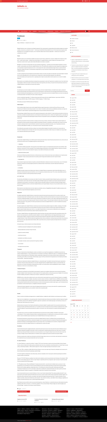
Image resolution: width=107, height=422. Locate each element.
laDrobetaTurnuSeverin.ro (55, 416)
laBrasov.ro (69, 408)
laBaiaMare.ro (78, 412)
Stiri (72, 52)
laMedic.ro (22, 6)
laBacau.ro (73, 412)
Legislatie (35, 31)
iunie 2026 (74, 102)
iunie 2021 (74, 238)
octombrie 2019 (75, 282)
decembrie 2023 (75, 171)
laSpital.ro (28, 408)
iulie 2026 (73, 100)
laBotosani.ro (69, 413)
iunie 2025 (74, 130)
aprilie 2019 (74, 296)
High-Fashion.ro (27, 413)
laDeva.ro (59, 412)
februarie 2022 (74, 220)
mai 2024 (73, 160)
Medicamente (50, 31)
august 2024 (74, 153)
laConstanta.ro (45, 410)
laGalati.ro (55, 410)
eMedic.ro (19, 408)
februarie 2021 (74, 247)
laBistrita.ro (83, 412)
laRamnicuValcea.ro (46, 416)
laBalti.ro (32, 412)
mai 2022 (73, 213)
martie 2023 (74, 192)
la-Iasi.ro (73, 408)
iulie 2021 (73, 236)
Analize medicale (24, 31)
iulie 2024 (73, 155)
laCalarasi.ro (54, 412)
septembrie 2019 (75, 284)
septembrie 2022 (75, 206)
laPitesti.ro (49, 415)
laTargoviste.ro (83, 415)
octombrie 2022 (75, 203)
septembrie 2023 (75, 178)
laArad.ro (68, 412)
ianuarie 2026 (74, 114)
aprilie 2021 (74, 243)
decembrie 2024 (75, 143)
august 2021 (74, 233)
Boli (30, 31)
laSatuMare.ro (83, 413)
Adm (26, 40)
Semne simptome (42, 31)
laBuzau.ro (50, 412)
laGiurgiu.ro (49, 413)
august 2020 (74, 259)
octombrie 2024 (75, 148)
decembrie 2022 (75, 199)
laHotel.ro (32, 408)
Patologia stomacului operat (61, 391)
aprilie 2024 (74, 162)
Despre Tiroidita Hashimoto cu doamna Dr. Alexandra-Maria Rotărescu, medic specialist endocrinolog (80, 61)
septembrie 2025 (75, 123)
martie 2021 (74, 245)
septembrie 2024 (75, 150)
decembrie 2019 (75, 277)
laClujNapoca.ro (57, 408)
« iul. (71, 322)
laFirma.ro (27, 410)
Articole (73, 40)
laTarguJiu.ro (69, 416)
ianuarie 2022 (74, 222)
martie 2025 (74, 137)
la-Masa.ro (37, 408)
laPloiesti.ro (60, 410)
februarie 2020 (74, 273)
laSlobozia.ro (77, 415)
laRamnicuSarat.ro (55, 415)
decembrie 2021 (75, 224)
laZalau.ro (86, 416)
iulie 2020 (73, 261)
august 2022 (74, 208)
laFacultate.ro (32, 410)
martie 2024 (74, 164)
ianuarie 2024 (74, 169)
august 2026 (74, 97)
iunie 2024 (74, 157)
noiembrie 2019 (75, 280)
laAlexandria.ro (80, 410)
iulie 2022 (73, 210)
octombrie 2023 (75, 176)
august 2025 (74, 125)
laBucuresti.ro (50, 408)
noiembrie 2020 (75, 252)
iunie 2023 (74, 185)
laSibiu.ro (68, 415)
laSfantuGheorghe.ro (79, 408)
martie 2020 (74, 270)
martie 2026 (74, 109)
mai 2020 (73, 266)
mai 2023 (73, 187)
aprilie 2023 (74, 190)
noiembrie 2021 (75, 227)
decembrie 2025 (75, 116)
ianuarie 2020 (74, 275)
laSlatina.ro (73, 415)
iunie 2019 (74, 291)
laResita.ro (78, 413)
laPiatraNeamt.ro (20, 413)
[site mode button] (86, 31)
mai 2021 (73, 240)
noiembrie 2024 (75, 146)
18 (74, 314)
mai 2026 (73, 104)
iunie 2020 (74, 263)
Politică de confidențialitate (65, 31)
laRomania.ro (44, 408)
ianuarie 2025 (74, 141)
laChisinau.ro (27, 412)
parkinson (24, 388)
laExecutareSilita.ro (21, 412)
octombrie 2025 (75, 120)
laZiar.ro (22, 410)
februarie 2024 (74, 167)
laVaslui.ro (69, 410)
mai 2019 (73, 293)
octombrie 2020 (75, 254)
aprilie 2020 (74, 268)
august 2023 (74, 180)
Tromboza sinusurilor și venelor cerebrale (41, 400)
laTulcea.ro (81, 416)
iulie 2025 (73, 127)
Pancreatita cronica (23, 391)
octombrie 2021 (75, 229)
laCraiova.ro (50, 410)
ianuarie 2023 (74, 197)
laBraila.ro (74, 413)
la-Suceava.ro (37, 410)
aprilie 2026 (74, 107)
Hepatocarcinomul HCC (22, 399)
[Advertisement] (53, 20)
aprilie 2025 (74, 134)
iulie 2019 (73, 289)
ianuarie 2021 (74, 250)
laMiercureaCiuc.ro (55, 413)
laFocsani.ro (44, 413)
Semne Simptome (75, 50)
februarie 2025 (74, 139)
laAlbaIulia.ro (73, 410)
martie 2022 (74, 217)
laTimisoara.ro (45, 412)
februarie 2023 (74, 194)
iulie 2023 (73, 183)
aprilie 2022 (74, 215)
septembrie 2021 (75, 231)
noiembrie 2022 (75, 201)
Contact (56, 31)
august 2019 (74, 287)
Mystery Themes (28, 420)
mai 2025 (73, 132)
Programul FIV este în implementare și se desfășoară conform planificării (79, 74)
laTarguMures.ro (75, 416)
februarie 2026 (74, 111)
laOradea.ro (44, 415)
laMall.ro (19, 410)
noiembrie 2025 (75, 118)
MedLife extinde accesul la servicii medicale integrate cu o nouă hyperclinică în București (80, 78)
